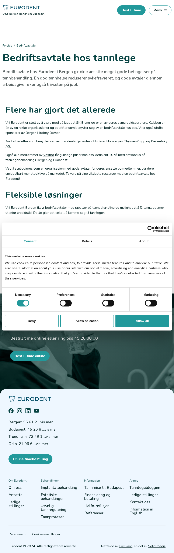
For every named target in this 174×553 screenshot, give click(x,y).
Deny (31, 321)
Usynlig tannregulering (53, 507)
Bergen (13, 14)
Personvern (16, 534)
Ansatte (15, 494)
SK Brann (83, 122)
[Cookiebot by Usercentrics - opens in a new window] (150, 229)
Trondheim (25, 14)
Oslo (5, 14)
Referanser (93, 513)
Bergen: (30, 422)
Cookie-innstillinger (46, 534)
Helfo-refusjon (96, 505)
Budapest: (32, 429)
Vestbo (48, 155)
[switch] (66, 303)
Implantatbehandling (59, 487)
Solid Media (157, 546)
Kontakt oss (139, 502)
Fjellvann (125, 546)
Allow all (142, 321)
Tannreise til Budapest (104, 487)
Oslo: (28, 443)
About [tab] (144, 241)
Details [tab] (87, 241)
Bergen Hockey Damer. (42, 132)
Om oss (15, 487)
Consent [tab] (30, 241)
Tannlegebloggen (144, 487)
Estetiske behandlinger (52, 496)
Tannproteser (52, 516)
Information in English (141, 511)
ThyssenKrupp (134, 141)
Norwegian (114, 141)
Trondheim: (33, 436)
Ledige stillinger (16, 503)
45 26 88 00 (86, 338)
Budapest (38, 14)
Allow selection (87, 321)
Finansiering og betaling (97, 496)
